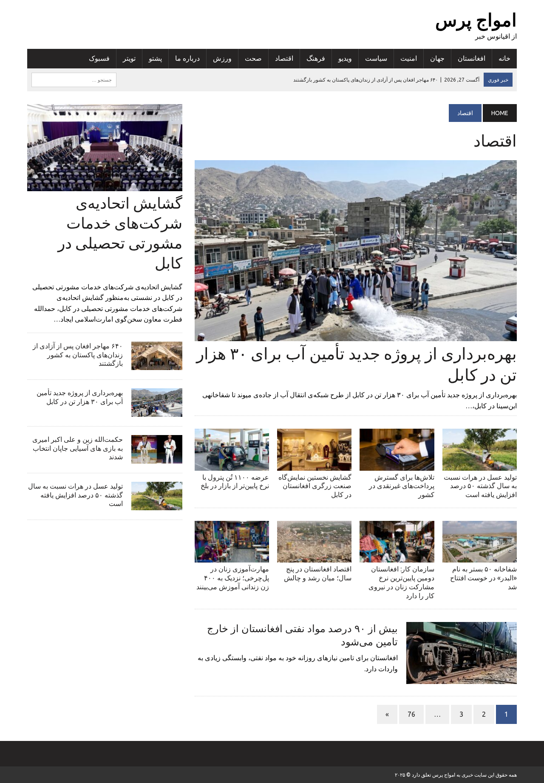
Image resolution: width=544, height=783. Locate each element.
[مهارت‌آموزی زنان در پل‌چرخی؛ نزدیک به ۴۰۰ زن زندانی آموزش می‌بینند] (232, 557)
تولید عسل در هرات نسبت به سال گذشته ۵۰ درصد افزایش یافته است (480, 486)
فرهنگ (315, 58)
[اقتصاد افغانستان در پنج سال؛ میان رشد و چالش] (314, 557)
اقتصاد (284, 58)
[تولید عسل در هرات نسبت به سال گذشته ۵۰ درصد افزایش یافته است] (479, 465)
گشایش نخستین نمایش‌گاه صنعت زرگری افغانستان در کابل (314, 486)
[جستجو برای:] (73, 79)
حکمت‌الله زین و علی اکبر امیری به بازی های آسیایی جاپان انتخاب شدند (77, 448)
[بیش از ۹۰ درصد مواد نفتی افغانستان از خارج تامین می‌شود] (461, 678)
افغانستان (471, 58)
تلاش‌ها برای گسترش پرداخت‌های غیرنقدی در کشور (401, 486)
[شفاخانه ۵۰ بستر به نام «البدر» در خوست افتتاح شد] (479, 557)
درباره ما (187, 58)
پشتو (155, 58)
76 (411, 714)
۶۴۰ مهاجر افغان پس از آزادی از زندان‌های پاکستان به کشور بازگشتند (78, 354)
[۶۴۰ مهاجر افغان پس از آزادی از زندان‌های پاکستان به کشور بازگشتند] (156, 364)
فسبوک (99, 58)
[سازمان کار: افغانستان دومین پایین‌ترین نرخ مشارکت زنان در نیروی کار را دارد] (397, 557)
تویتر (129, 58)
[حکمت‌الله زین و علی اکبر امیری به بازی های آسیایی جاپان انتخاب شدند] (156, 457)
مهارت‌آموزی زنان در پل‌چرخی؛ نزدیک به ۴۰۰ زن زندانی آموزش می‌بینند (232, 578)
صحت (253, 58)
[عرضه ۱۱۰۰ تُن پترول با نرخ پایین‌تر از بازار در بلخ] (232, 465)
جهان (437, 58)
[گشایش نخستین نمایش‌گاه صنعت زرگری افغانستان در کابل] (314, 465)
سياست (376, 58)
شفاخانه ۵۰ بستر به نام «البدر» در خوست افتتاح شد (483, 578)
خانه (504, 58)
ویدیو (345, 58)
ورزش (222, 58)
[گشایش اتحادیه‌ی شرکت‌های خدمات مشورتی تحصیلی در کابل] (104, 185)
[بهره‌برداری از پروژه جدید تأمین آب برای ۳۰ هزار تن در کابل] (356, 335)
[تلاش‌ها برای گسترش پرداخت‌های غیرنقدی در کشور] (397, 465)
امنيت (408, 58)
